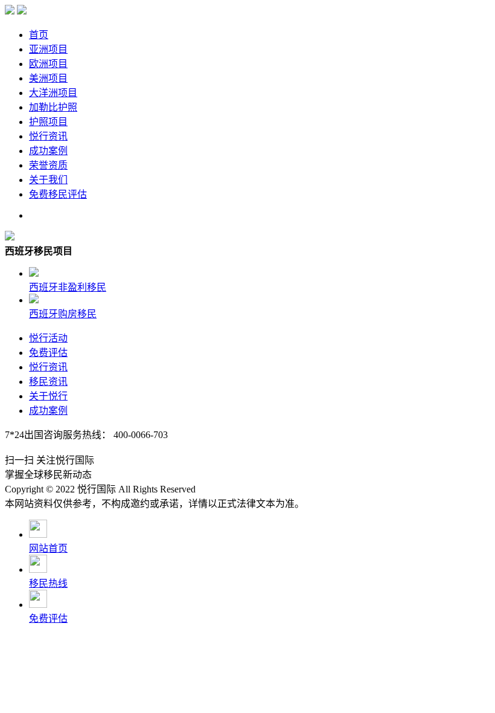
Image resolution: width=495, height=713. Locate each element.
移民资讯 (48, 381)
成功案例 (48, 151)
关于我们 (48, 180)
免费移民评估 (58, 194)
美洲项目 (48, 78)
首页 (38, 35)
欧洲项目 (48, 64)
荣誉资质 (48, 165)
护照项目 (48, 122)
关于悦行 (48, 396)
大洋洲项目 (53, 93)
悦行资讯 (48, 136)
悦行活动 (48, 338)
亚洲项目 (48, 49)
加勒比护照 (53, 107)
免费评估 (48, 352)
